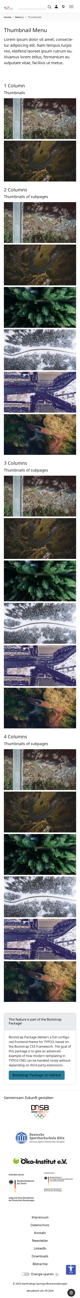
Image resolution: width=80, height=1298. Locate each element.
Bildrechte (40, 1264)
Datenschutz (40, 1225)
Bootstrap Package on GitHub (36, 1075)
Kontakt (40, 1233)
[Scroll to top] (71, 1282)
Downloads (40, 1256)
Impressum (40, 1217)
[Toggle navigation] (71, 6)
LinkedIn (40, 1248)
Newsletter (40, 1240)
